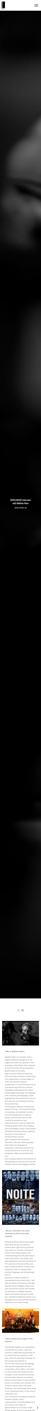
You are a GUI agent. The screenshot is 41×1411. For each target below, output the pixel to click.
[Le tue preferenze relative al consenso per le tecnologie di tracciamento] (37, 1407)
